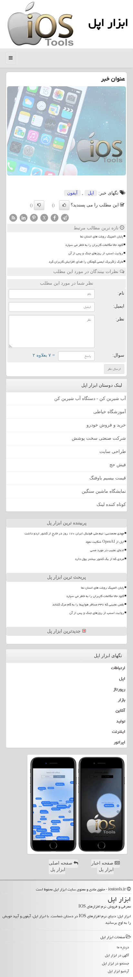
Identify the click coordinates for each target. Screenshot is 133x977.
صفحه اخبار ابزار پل (103, 866)
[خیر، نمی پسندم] (39, 205)
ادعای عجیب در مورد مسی (107, 550)
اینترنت (118, 731)
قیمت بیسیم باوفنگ (107, 478)
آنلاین (120, 710)
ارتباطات (118, 668)
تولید (120, 721)
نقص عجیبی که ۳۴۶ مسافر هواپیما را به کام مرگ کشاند (88, 604)
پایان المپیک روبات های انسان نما (101, 236)
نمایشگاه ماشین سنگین (104, 491)
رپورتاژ (119, 689)
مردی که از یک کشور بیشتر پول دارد (99, 559)
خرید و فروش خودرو (106, 425)
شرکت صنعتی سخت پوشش (99, 438)
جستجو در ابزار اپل (115, 963)
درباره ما (123, 947)
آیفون (72, 193)
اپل (91, 193)
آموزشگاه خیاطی (109, 411)
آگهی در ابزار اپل (117, 955)
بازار (121, 700)
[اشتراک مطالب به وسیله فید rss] (13, 217)
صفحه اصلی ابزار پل (61, 866)
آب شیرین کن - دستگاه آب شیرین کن (90, 398)
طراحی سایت (112, 451)
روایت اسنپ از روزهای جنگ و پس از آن (95, 253)
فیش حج (117, 464)
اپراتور (119, 742)
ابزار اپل (108, 22)
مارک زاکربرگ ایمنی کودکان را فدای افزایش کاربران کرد (86, 261)
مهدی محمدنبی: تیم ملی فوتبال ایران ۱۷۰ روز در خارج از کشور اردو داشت (74, 533)
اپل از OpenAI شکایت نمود (105, 542)
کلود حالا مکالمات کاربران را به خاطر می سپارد (94, 245)
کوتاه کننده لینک (111, 504)
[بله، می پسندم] (64, 205)
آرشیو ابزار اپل (118, 971)
